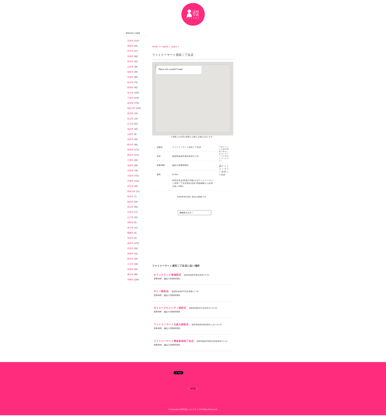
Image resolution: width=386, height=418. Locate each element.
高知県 (130, 238)
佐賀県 (130, 248)
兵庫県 (130, 181)
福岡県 (165, 47)
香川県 (130, 228)
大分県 (130, 264)
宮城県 (130, 56)
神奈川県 (131, 108)
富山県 (130, 119)
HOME (155, 47)
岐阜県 (130, 144)
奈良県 (130, 186)
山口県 (130, 217)
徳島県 (130, 222)
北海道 (130, 41)
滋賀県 (130, 165)
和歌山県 (131, 191)
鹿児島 (130, 274)
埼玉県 (130, 93)
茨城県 (130, 77)
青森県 (130, 46)
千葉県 (130, 98)
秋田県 (130, 61)
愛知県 (130, 155)
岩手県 (130, 51)
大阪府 (130, 176)
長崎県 (130, 254)
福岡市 (174, 47)
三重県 (130, 160)
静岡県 (130, 150)
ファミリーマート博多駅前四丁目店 (174, 341)
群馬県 (130, 87)
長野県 (130, 139)
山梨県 (130, 134)
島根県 (130, 202)
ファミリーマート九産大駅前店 (171, 324)
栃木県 (130, 82)
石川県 (130, 124)
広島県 (130, 212)
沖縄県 (130, 279)
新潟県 (130, 113)
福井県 (130, 129)
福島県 (130, 72)
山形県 (130, 67)
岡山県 (130, 207)
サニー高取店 (161, 291)
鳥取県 (130, 196)
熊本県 (130, 259)
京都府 (130, 170)
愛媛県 (130, 233)
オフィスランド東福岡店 (167, 274)
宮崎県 (130, 269)
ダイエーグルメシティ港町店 (170, 307)
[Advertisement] (207, 37)
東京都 (130, 103)
